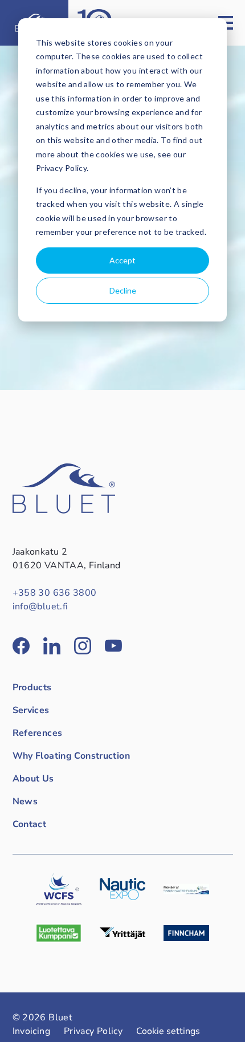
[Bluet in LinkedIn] (51, 646)
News (25, 801)
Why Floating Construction (71, 756)
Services (31, 710)
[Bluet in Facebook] (21, 646)
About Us (33, 778)
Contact (30, 824)
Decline (122, 290)
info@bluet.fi (40, 606)
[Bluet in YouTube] (113, 646)
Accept (122, 260)
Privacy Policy (93, 1031)
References (38, 733)
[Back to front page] (64, 510)
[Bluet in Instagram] (82, 646)
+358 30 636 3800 (55, 593)
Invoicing (31, 1031)
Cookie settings (168, 1031)
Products (32, 687)
